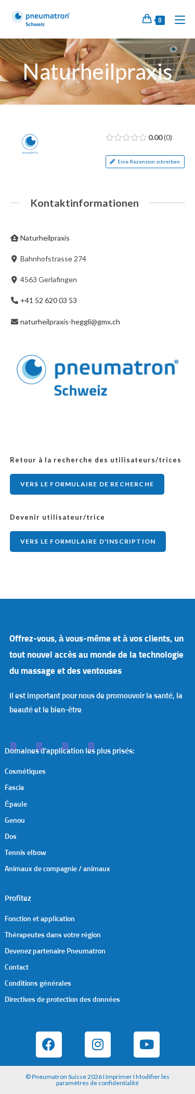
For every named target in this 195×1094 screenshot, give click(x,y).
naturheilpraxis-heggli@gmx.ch (70, 321)
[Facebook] (49, 1045)
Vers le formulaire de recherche (87, 484)
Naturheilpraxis (45, 237)
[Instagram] (98, 1045)
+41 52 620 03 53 (48, 300)
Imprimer (119, 1076)
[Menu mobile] (176, 19)
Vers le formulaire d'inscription (87, 541)
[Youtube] (147, 1045)
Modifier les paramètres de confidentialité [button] (113, 1080)
